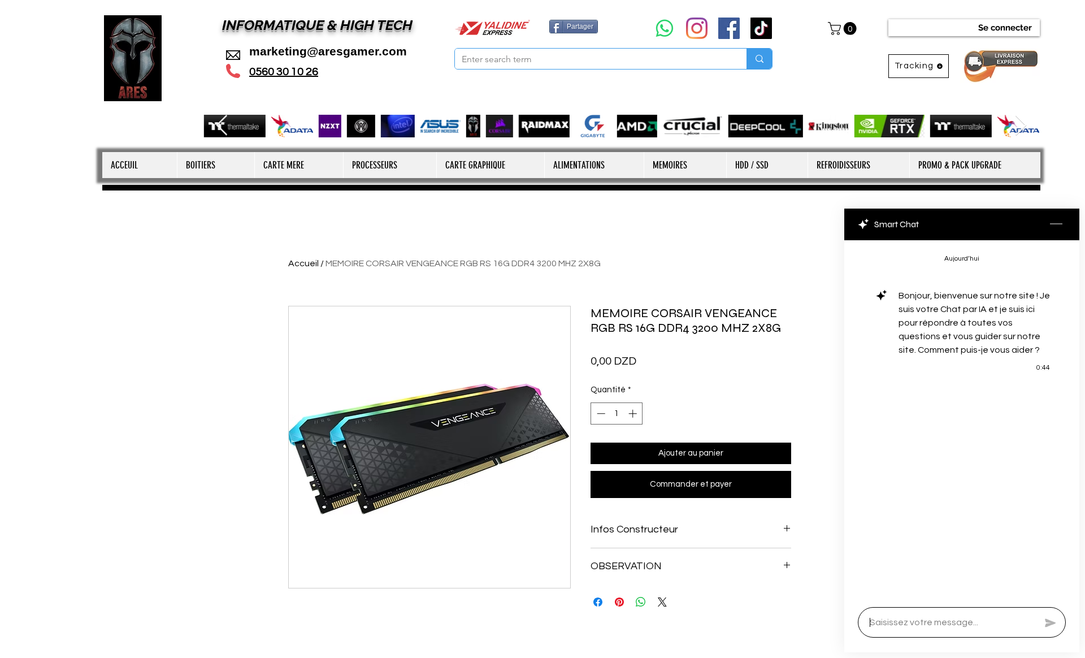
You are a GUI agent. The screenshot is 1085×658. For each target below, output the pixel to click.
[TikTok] (761, 28)
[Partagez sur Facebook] (598, 602)
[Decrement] (599, 413)
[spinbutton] (616, 413)
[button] (844, 28)
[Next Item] (1020, 126)
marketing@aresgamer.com (328, 51)
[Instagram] (697, 28)
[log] (961, 420)
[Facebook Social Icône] (729, 28)
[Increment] (633, 413)
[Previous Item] (221, 126)
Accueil (303, 263)
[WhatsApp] (664, 28)
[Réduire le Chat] (1056, 224)
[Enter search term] (759, 59)
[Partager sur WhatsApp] (641, 602)
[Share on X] (662, 602)
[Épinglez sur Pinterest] (619, 602)
